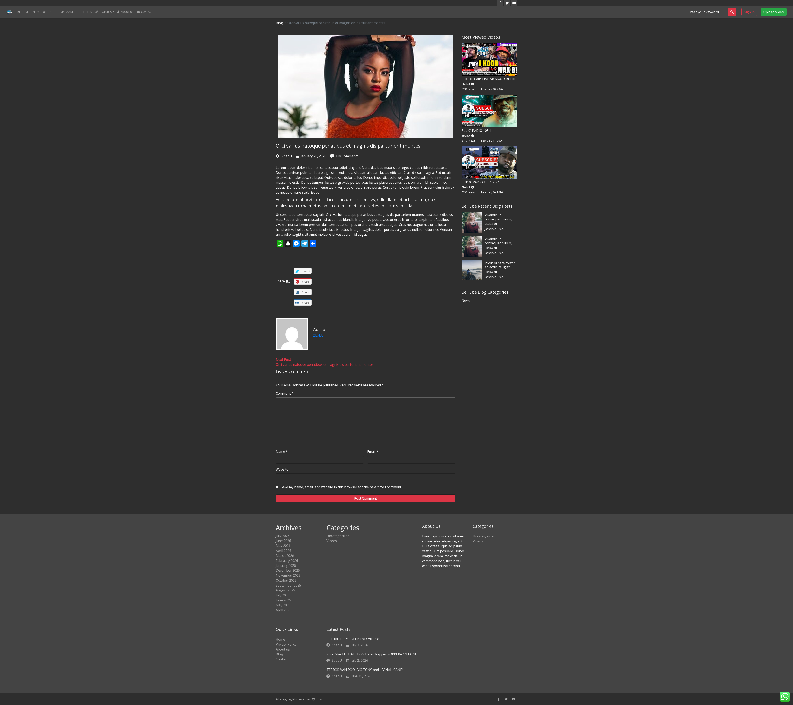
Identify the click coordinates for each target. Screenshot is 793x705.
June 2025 (283, 600)
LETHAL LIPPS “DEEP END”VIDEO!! (352, 638)
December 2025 (288, 570)
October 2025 (286, 580)
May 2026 (283, 545)
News (466, 300)
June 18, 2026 (361, 676)
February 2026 (287, 560)
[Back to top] (12, 680)
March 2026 (285, 555)
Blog (279, 23)
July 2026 (283, 535)
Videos (331, 540)
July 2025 (283, 595)
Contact (146, 12)
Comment (284, 393)
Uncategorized (337, 535)
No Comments (347, 156)
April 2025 (283, 610)
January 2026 (286, 565)
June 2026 (283, 540)
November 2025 (288, 575)
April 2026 (283, 550)
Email (372, 451)
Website (282, 469)
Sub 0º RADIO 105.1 (476, 130)
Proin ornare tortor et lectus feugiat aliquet (500, 267)
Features (105, 12)
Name (282, 451)
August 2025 (285, 590)
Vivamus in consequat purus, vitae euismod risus (500, 219)
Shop (53, 12)
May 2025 (283, 605)
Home (25, 12)
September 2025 (288, 585)
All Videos (40, 12)
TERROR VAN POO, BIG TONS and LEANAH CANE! (364, 669)
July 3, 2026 (359, 645)
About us (127, 12)
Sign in (749, 12)
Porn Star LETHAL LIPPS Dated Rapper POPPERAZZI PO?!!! (371, 654)
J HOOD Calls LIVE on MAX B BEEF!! (488, 79)
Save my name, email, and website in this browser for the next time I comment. (341, 487)
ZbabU (287, 156)
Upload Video (773, 12)
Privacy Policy (286, 644)
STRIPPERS (85, 12)
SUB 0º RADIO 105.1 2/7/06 (482, 182)
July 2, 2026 (359, 660)
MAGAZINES (68, 12)
